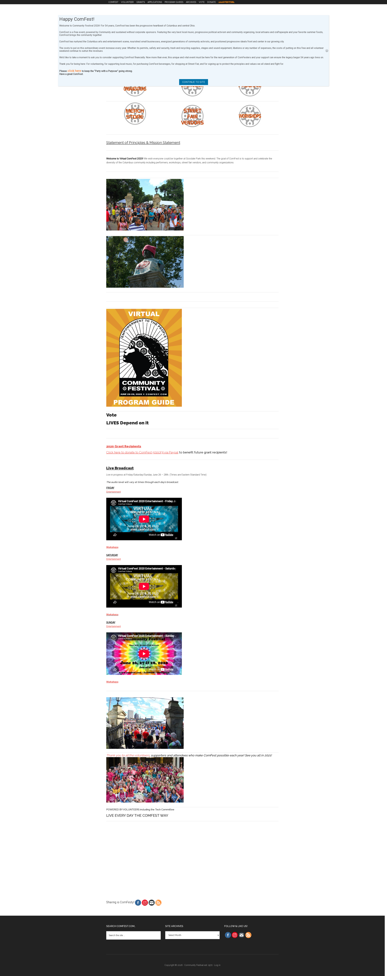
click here (74, 71)
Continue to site (193, 82)
